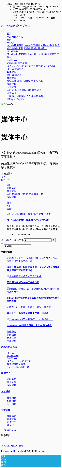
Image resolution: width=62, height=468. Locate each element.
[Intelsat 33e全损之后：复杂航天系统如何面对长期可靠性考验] (34, 292)
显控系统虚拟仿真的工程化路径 (23, 282)
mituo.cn (43, 451)
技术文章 (11, 191)
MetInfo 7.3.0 (19, 451)
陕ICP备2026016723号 (12, 445)
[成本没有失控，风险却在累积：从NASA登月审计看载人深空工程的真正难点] (34, 261)
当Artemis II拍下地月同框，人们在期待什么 (29, 325)
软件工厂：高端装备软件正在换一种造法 (27, 313)
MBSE (25, 194)
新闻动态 (11, 188)
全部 (9, 39)
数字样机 (16, 194)
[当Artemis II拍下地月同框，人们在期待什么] (30, 319)
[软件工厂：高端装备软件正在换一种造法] (29, 307)
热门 (9, 205)
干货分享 (43, 194)
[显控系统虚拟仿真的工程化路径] (24, 276)
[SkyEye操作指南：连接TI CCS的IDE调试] (29, 214)
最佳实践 (33, 194)
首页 (9, 33)
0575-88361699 (8, 430)
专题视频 (11, 197)
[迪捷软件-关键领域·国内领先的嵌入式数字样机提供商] (31, 25)
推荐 (9, 202)
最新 (9, 208)
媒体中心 (5, 179)
